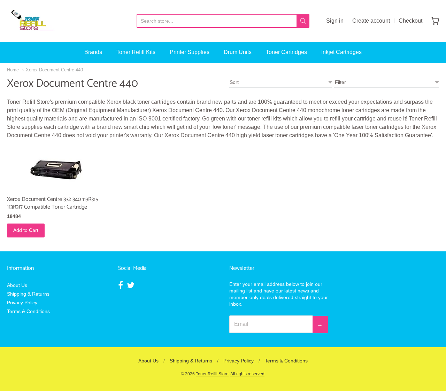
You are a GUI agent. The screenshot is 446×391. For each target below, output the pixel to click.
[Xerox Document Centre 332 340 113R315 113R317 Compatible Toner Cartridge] (56, 169)
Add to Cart (25, 230)
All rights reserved (247, 374)
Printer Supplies (189, 52)
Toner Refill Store (212, 374)
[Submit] (303, 21)
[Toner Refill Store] (32, 20)
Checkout (410, 21)
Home (13, 69)
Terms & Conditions (28, 311)
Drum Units (238, 52)
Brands (93, 52)
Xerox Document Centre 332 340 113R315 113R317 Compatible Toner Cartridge (52, 203)
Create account (371, 21)
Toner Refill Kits (135, 52)
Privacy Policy (22, 302)
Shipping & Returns (28, 294)
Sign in (335, 21)
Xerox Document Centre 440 (54, 69)
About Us (17, 285)
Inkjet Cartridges (341, 52)
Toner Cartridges (286, 52)
